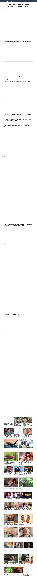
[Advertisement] (18, 33)
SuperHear (9, 1)
